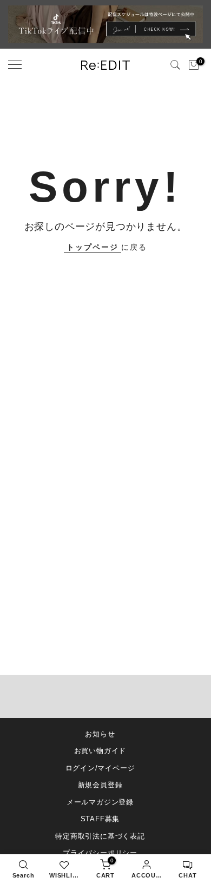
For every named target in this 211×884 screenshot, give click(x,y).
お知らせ (100, 734)
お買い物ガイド (100, 751)
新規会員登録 (100, 785)
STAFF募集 (100, 819)
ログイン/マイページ (100, 768)
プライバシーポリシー (100, 853)
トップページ (92, 247)
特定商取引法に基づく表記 (100, 836)
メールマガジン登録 (100, 802)
